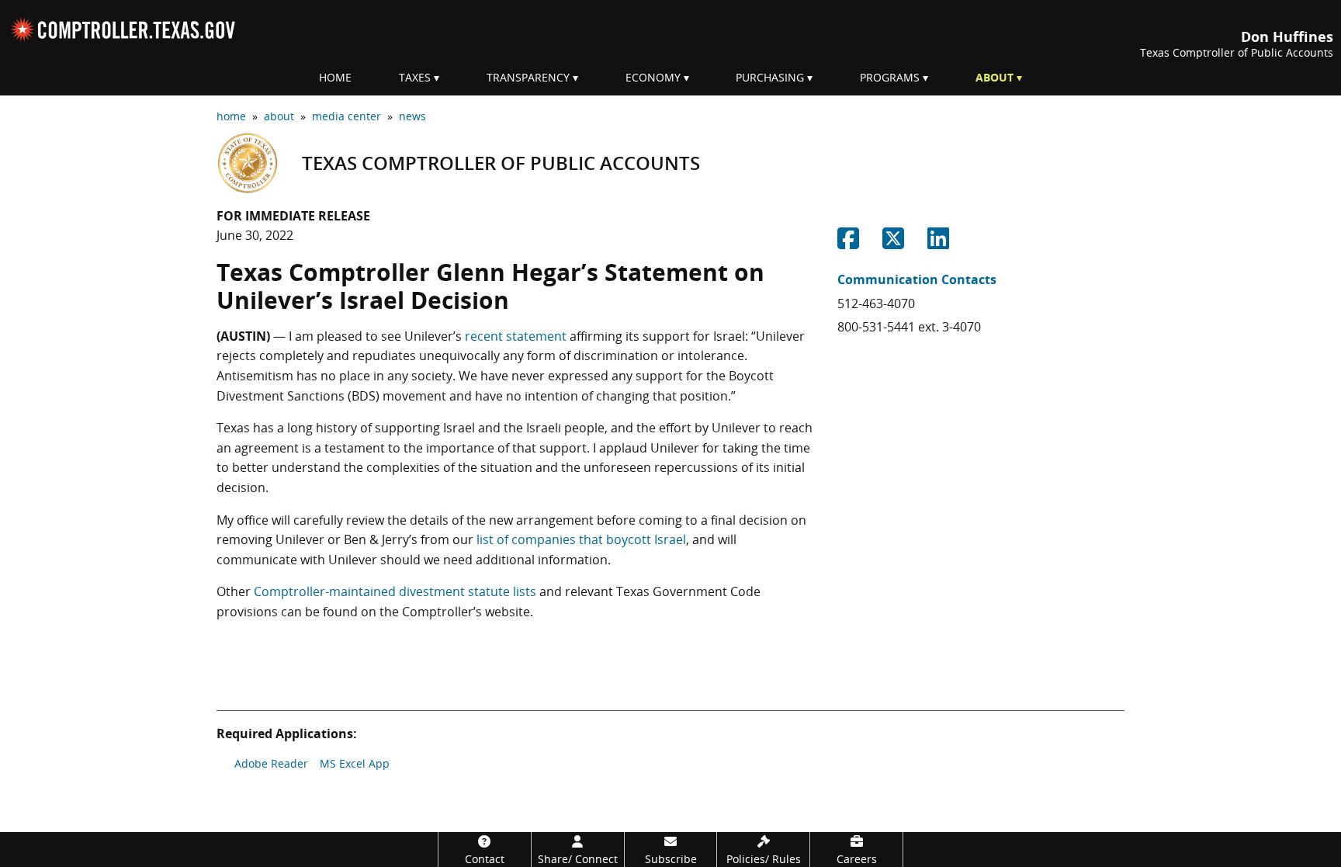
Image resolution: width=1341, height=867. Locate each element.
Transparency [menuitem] (528, 77)
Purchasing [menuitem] (770, 77)
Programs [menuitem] (890, 77)
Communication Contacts (916, 279)
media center (346, 116)
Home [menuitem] (335, 77)
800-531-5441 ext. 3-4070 (909, 326)
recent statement (516, 336)
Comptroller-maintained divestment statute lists (395, 591)
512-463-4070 (876, 303)
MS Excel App (355, 763)
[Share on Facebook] (848, 242)
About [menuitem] (994, 77)
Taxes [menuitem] (415, 77)
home (231, 116)
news (412, 116)
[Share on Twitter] (893, 242)
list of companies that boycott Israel (581, 539)
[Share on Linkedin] (938, 242)
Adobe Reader (271, 763)
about (279, 116)
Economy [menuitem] (653, 77)
